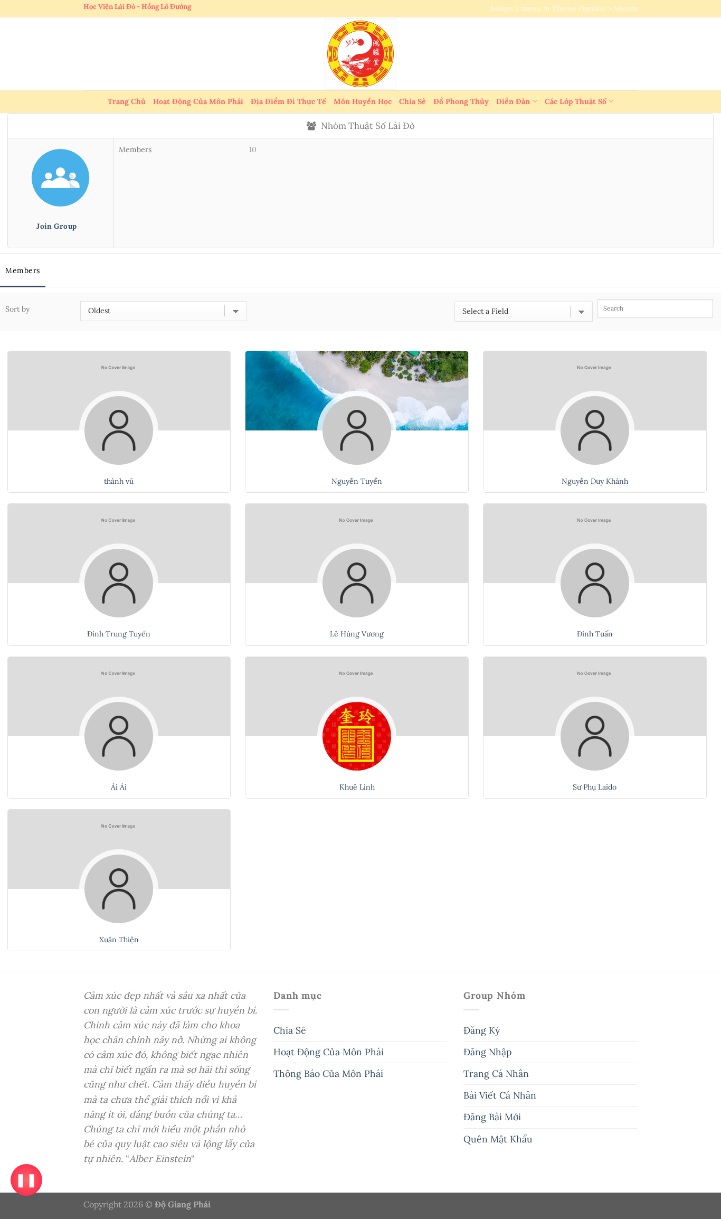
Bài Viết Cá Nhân (499, 1095)
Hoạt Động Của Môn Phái (198, 101)
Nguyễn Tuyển (356, 481)
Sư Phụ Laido (594, 787)
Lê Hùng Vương (357, 634)
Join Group (56, 226)
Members (22, 270)
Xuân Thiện (119, 939)
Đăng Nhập (487, 1052)
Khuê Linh (357, 787)
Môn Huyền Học (363, 101)
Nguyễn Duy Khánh (595, 481)
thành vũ (119, 481)
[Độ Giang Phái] (360, 53)
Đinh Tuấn (595, 634)
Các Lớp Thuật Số (575, 101)
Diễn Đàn (513, 101)
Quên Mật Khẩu (498, 1139)
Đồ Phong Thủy (461, 101)
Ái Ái (119, 787)
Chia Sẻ (412, 101)
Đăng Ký (481, 1030)
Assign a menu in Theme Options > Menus (564, 8)
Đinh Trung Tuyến (118, 634)
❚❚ (26, 1179)
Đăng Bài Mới (492, 1117)
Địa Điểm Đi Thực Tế (288, 101)
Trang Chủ (127, 101)
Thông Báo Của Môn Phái (328, 1073)
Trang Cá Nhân (496, 1073)
